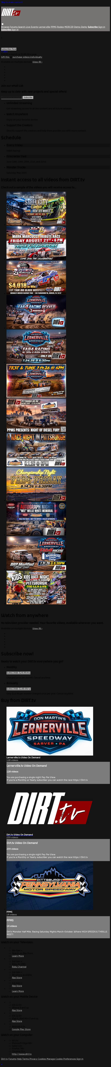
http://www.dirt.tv (22, 1054)
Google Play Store (21, 1029)
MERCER (69, 27)
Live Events (32, 27)
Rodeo (60, 27)
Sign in (101, 27)
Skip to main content (12, 2)
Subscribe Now (8, 49)
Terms (25, 1059)
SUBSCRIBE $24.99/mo (18, 673)
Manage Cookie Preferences (61, 1059)
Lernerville (44, 27)
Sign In (15, 29)
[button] (2, 24)
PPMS (53, 27)
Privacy (33, 1059)
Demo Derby (80, 27)
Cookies (42, 1059)
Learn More (18, 956)
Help (19, 1059)
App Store (17, 978)
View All (37, 62)
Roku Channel (19, 967)
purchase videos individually (27, 57)
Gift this (5, 57)
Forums (14, 27)
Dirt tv (4, 1059)
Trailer (4, 51)
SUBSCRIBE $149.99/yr (18, 689)
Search (22, 27)
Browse (5, 27)
